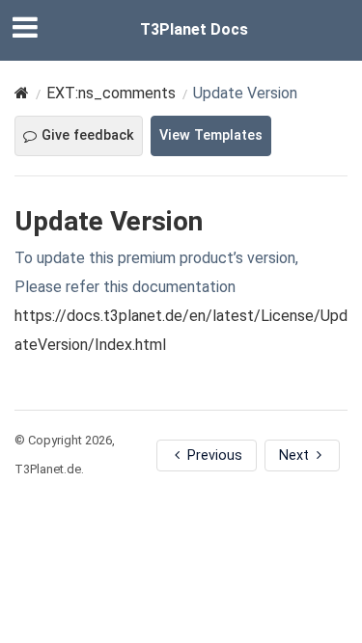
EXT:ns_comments (111, 93)
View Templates (211, 135)
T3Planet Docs (194, 29)
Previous (212, 455)
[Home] (21, 93)
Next (296, 455)
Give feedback (88, 135)
